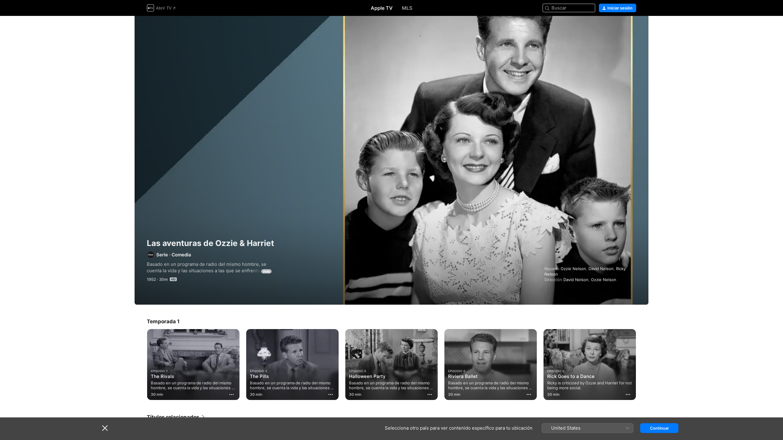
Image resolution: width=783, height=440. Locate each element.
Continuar (659, 428)
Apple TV (382, 8)
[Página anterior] (140, 364)
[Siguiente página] (642, 364)
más (266, 271)
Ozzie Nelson (573, 268)
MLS (407, 8)
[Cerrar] (105, 428)
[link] (176, 417)
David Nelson (601, 268)
